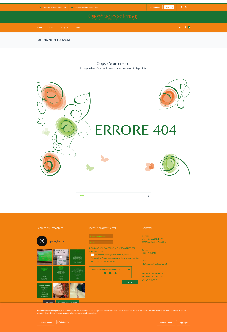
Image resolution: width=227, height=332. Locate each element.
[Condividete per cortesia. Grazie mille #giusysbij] (77, 273)
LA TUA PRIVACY (149, 280)
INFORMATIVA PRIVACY (152, 273)
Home (39, 27)
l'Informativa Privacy (99, 258)
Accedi (169, 7)
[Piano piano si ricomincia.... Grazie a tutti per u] (77, 257)
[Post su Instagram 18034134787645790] (44, 273)
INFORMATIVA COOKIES (153, 276)
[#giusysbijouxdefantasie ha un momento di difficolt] (61, 257)
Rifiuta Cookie (63, 322)
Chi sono (51, 27)
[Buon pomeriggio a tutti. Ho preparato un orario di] (61, 273)
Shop (63, 27)
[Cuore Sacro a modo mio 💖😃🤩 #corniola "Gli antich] (77, 290)
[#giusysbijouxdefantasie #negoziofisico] (44, 290)
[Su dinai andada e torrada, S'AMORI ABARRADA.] (44, 257)
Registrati (155, 7)
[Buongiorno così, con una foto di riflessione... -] (61, 290)
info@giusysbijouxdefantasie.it (86, 7)
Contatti (77, 27)
